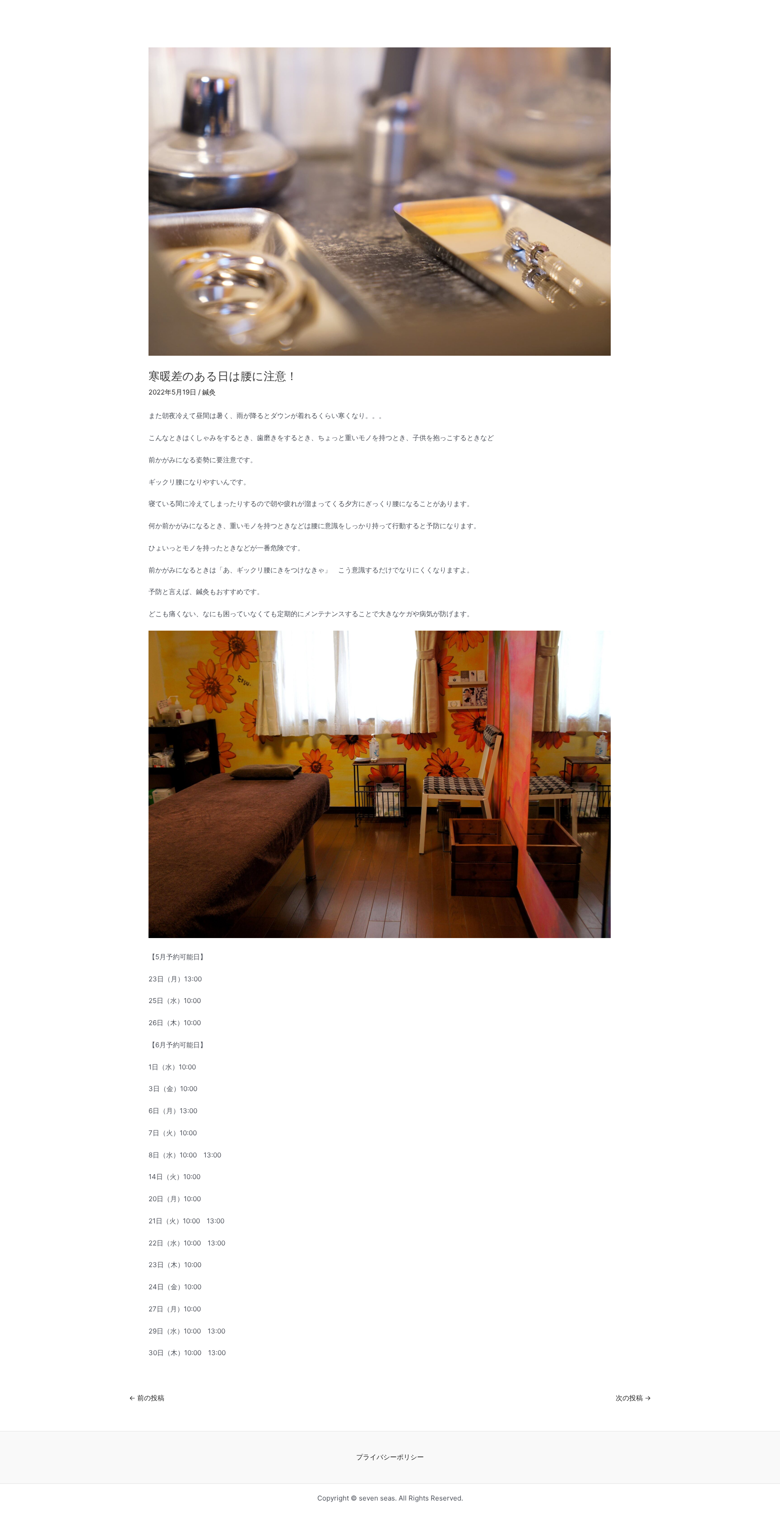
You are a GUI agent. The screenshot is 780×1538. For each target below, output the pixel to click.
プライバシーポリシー (390, 1457)
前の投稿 (146, 1397)
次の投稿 (633, 1397)
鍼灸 (209, 392)
